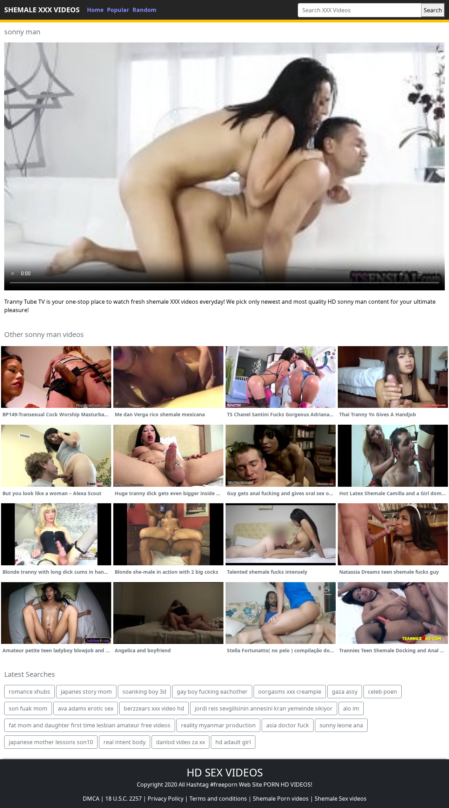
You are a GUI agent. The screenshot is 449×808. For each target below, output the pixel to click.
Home (95, 10)
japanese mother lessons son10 (51, 742)
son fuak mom (28, 708)
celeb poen (382, 691)
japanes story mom (86, 691)
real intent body (124, 742)
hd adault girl (233, 742)
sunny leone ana (341, 725)
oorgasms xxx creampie (289, 691)
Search (433, 10)
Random (144, 10)
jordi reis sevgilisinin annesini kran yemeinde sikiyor (264, 708)
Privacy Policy (165, 798)
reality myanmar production (218, 725)
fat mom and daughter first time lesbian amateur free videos (89, 725)
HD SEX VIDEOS (225, 772)
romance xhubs (29, 691)
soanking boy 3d (144, 691)
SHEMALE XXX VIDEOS (42, 9)
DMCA (91, 798)
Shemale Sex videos (341, 798)
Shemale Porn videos (281, 798)
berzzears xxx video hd (154, 708)
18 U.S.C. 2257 (123, 798)
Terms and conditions (218, 798)
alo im (351, 708)
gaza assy (344, 691)
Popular (118, 10)
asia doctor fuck (287, 725)
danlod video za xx (180, 742)
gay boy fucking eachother (212, 691)
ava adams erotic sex (85, 708)
